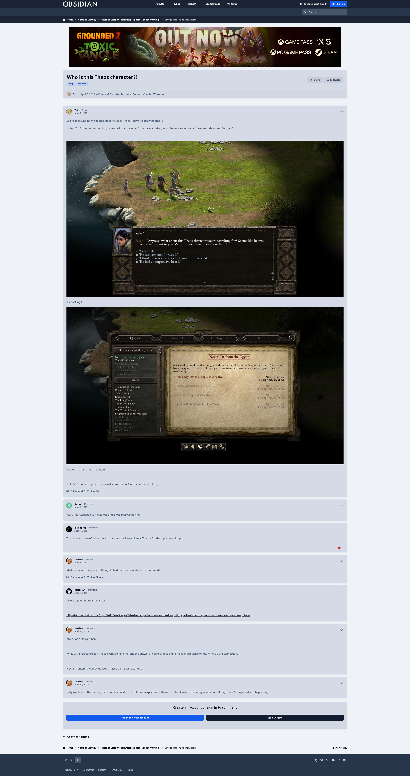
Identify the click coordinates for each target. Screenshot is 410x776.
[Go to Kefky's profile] (69, 505)
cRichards (80, 527)
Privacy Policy (71, 769)
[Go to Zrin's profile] (69, 94)
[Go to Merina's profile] (69, 561)
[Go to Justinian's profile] (69, 591)
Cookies (102, 769)
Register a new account (135, 717)
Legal (130, 769)
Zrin (75, 94)
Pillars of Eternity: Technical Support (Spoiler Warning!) (131, 94)
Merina (78, 559)
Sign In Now (275, 717)
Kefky (77, 504)
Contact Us (88, 769)
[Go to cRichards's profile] (69, 529)
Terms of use (117, 769)
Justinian (79, 589)
